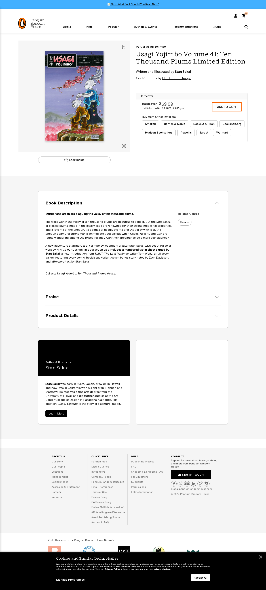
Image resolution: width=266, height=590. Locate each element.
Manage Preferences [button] (70, 579)
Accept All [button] (201, 578)
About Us (58, 456)
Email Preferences (102, 487)
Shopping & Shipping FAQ (147, 471)
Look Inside (76, 160)
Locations (57, 471)
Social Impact (60, 482)
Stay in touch (192, 475)
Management (60, 477)
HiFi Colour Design (176, 78)
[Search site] (246, 27)
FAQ (133, 466)
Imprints (57, 497)
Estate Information (142, 492)
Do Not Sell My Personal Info (108, 507)
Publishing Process (142, 461)
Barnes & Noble (174, 124)
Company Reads (101, 477)
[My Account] (235, 14)
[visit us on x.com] (180, 484)
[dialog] (133, 571)
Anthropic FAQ (100, 522)
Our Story (57, 461)
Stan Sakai (183, 72)
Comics (184, 222)
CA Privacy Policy (101, 502)
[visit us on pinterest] (200, 484)
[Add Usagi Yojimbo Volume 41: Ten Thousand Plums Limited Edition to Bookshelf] (124, 47)
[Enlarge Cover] (124, 146)
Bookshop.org (232, 124)
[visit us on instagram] (207, 484)
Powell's (186, 133)
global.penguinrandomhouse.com (191, 489)
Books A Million (204, 124)
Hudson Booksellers (158, 133)
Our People (58, 466)
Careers (56, 492)
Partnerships (99, 461)
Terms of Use (99, 492)
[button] (67, 26)
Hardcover (192, 96)
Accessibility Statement (66, 487)
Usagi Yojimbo (156, 47)
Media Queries (100, 466)
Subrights (137, 482)
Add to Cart (226, 107)
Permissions (138, 487)
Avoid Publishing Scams (105, 517)
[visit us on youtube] (187, 484)
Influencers (98, 471)
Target (204, 133)
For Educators (139, 477)
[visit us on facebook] (174, 484)
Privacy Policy (99, 497)
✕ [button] (260, 557)
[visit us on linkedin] (193, 484)
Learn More (57, 414)
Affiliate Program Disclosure (108, 512)
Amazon (150, 124)
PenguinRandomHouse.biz (107, 482)
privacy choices (162, 569)
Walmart (222, 133)
